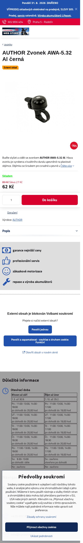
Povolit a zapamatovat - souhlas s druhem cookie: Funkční (40, 340)
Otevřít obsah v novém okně (41, 352)
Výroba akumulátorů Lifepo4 (54, 15)
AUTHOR (17, 220)
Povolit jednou (40, 329)
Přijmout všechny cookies (41, 527)
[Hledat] (57, 31)
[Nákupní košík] (66, 31)
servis (21, 15)
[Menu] (75, 31)
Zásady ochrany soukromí (41, 517)
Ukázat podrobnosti (41, 536)
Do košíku (49, 199)
